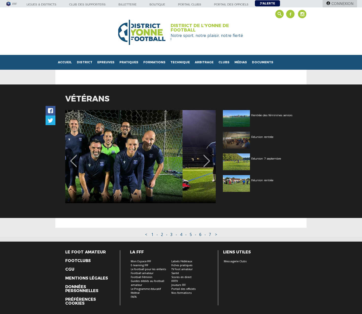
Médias (240, 62)
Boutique (157, 4)
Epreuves (106, 62)
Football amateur (142, 273)
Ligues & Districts (41, 4)
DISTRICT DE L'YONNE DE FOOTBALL (200, 28)
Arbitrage (204, 62)
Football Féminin (141, 277)
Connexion (342, 3)
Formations (154, 62)
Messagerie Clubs (235, 261)
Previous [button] (73, 157)
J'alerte (267, 3)
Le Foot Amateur (85, 252)
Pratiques (128, 62)
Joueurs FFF (178, 285)
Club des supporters (87, 4)
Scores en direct (181, 277)
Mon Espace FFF (141, 261)
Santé (175, 273)
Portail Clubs (189, 4)
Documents (262, 62)
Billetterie (127, 4)
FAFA (134, 296)
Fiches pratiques (182, 265)
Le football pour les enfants (148, 269)
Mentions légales (86, 278)
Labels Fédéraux (181, 261)
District (84, 62)
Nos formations (181, 293)
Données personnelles (81, 289)
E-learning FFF (139, 265)
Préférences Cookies (80, 301)
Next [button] (206, 157)
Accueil (65, 62)
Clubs (224, 62)
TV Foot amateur (182, 269)
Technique (180, 62)
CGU (69, 269)
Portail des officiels (231, 4)
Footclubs (78, 261)
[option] (140, 156)
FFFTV (174, 281)
